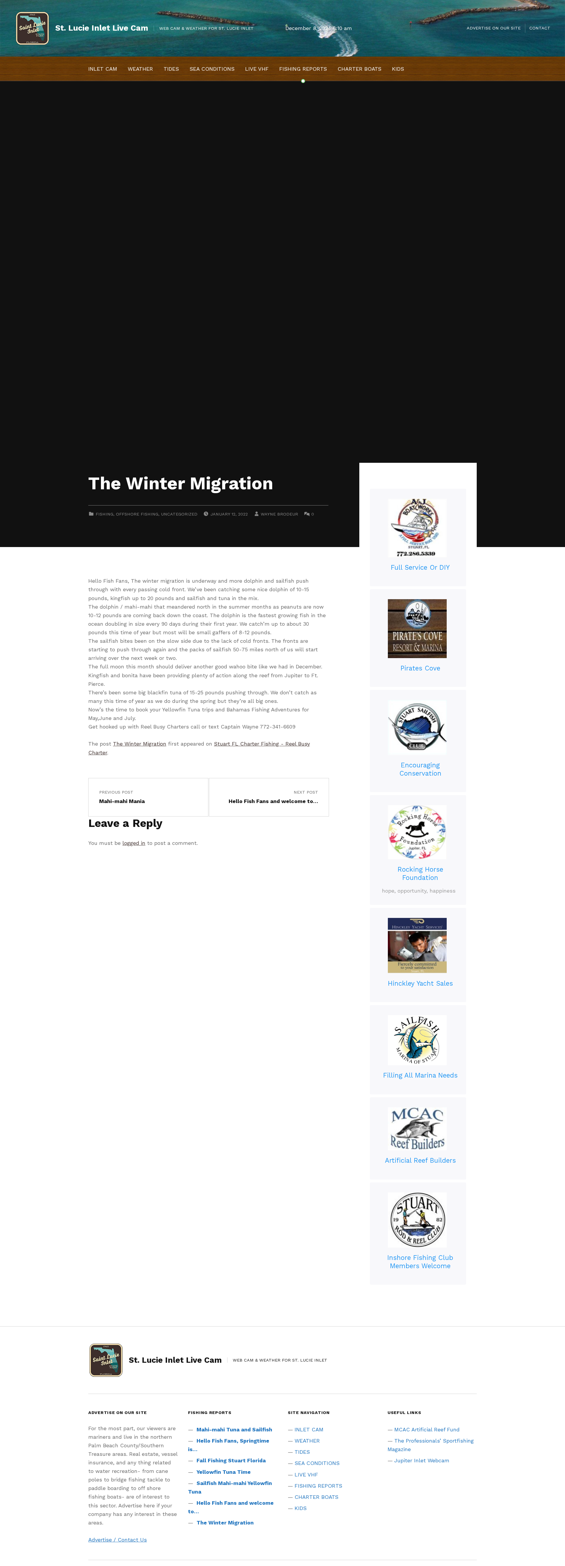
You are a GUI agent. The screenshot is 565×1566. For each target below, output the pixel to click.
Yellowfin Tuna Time (224, 1472)
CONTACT (539, 28)
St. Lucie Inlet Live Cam (101, 28)
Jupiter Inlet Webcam (421, 1460)
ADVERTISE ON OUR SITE (494, 28)
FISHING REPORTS (303, 69)
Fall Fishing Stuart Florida (231, 1460)
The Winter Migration (139, 744)
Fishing (104, 514)
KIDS (398, 69)
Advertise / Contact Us (117, 1540)
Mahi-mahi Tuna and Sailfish (234, 1429)
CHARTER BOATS (359, 69)
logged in (133, 843)
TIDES (171, 69)
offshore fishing (137, 514)
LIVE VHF (257, 69)
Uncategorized (179, 514)
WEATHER (140, 69)
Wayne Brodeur (279, 514)
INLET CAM (102, 69)
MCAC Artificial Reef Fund (427, 1429)
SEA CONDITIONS (212, 69)
